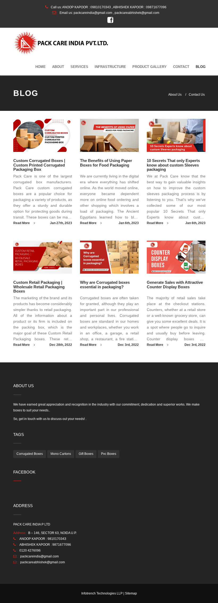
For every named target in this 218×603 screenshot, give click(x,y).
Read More (22, 223)
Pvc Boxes (108, 454)
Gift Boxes (86, 454)
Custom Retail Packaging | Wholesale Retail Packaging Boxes (39, 286)
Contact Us (197, 94)
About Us (175, 94)
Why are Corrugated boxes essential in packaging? (105, 284)
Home (40, 67)
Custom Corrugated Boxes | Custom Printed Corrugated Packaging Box (39, 165)
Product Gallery (149, 67)
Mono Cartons (61, 454)
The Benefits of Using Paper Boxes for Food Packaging (106, 162)
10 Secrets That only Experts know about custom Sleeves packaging (173, 165)
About (58, 67)
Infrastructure (110, 67)
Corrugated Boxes (29, 454)
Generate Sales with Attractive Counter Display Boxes (175, 284)
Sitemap (131, 593)
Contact (181, 67)
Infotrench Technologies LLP (102, 593)
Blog (201, 67)
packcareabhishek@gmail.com (42, 562)
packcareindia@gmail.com (93, 13)
